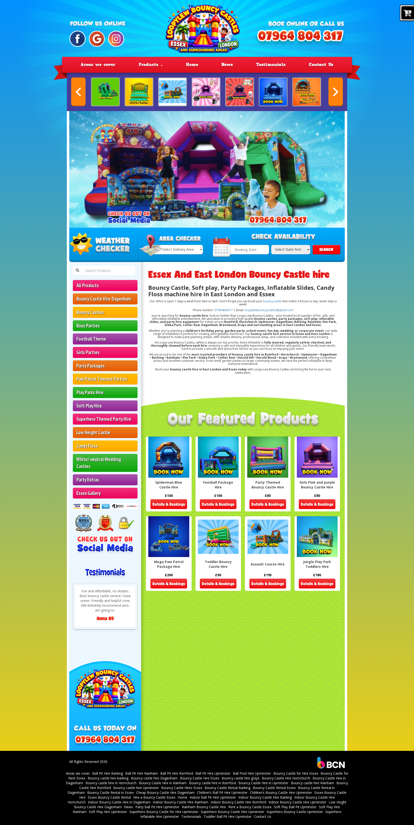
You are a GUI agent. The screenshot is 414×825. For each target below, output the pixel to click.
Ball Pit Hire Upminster (213, 773)
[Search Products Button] (77, 270)
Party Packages (90, 365)
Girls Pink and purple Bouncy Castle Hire (317, 484)
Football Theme (91, 339)
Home (192, 64)
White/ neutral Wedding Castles (98, 463)
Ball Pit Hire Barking (107, 773)
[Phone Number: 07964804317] (300, 38)
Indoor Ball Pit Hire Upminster (213, 797)
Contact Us (321, 64)
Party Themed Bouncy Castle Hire (268, 484)
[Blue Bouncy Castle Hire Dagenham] (273, 91)
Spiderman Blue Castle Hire (168, 484)
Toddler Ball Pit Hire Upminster (228, 816)
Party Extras (87, 479)
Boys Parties (88, 325)
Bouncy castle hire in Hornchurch (111, 783)
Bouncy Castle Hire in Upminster (263, 783)
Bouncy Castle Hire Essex (199, 778)
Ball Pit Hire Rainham (141, 773)
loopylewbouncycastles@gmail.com (269, 310)
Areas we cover (98, 64)
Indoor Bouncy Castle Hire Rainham (180, 802)
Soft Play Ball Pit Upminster (295, 807)
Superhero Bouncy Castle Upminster (295, 811)
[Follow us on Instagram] (116, 39)
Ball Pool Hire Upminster (252, 773)
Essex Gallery (88, 493)
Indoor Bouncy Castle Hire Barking (265, 797)
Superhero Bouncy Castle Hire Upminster (232, 811)
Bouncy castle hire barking (108, 778)
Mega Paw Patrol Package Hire (169, 564)
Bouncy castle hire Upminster (136, 787)
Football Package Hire (218, 484)
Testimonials (271, 64)
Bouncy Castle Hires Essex (181, 787)
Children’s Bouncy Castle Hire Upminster (281, 792)
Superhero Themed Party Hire (103, 419)
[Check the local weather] (103, 245)
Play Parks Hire (90, 392)
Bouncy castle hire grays (240, 778)
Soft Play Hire (89, 406)
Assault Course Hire (268, 564)
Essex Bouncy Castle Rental (109, 797)
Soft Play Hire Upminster (108, 811)
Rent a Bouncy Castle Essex (249, 807)
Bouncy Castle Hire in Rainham (163, 783)
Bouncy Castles (90, 312)
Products (149, 64)
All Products (87, 285)
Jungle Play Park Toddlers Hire (317, 564)
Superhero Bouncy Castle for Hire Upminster (163, 811)
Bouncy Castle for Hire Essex (295, 773)
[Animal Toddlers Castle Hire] (139, 91)
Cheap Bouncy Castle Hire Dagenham (165, 792)
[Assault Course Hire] (172, 91)
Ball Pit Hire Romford (176, 773)
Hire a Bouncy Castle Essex (154, 797)
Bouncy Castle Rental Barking (227, 787)
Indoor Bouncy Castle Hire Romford (238, 802)
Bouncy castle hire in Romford (212, 783)
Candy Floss (87, 446)
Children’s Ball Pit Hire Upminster (222, 792)
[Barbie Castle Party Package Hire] (206, 91)
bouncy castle (272, 301)
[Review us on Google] (97, 39)
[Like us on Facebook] (77, 39)
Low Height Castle (93, 432)
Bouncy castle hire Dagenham (154, 778)
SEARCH (326, 249)
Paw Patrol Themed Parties (101, 379)
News (227, 64)
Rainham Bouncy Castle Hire (204, 807)
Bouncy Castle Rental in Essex (110, 792)
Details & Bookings (168, 504)
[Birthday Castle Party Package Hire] (239, 91)
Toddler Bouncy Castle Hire (218, 564)
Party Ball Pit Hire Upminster (157, 807)
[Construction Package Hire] (306, 91)
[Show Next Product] (335, 91)
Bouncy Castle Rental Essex (274, 787)
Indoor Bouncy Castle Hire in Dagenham (119, 802)
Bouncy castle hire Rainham (312, 783)
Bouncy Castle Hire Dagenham (103, 299)
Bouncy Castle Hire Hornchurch (286, 778)
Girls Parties (87, 352)
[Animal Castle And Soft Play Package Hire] (105, 91)
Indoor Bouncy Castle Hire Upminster (297, 802)
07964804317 (223, 310)
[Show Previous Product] (78, 91)
